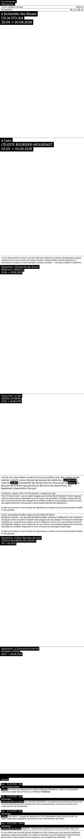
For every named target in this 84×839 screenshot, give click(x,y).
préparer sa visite (15, 7)
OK (69, 837)
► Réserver (45, 792)
